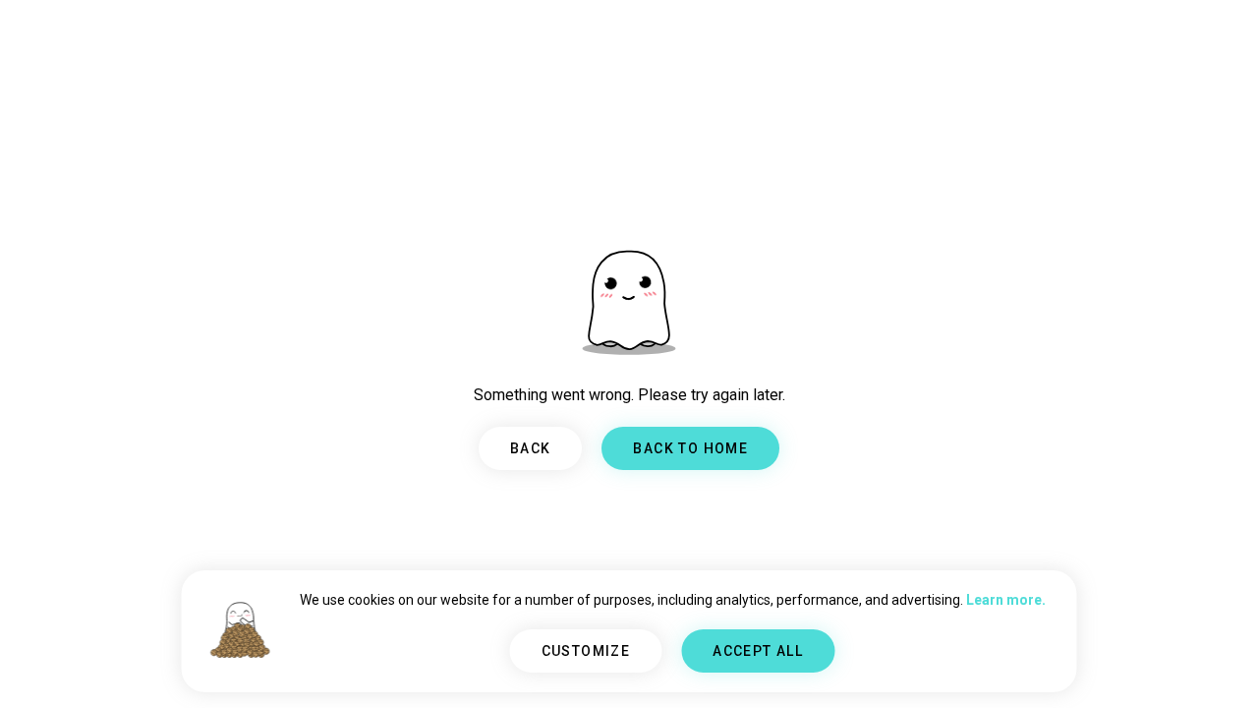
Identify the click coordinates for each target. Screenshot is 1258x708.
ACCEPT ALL (758, 651)
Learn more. (1006, 600)
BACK (530, 448)
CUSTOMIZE (586, 651)
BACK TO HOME (690, 448)
